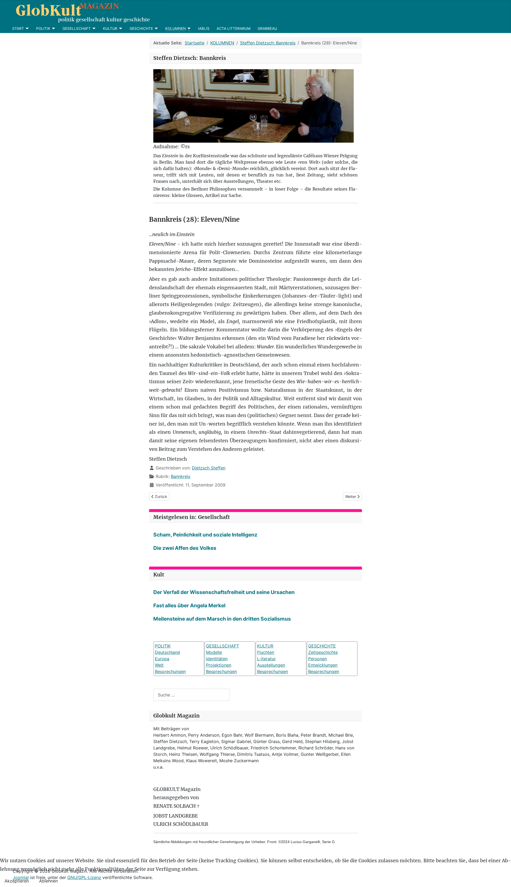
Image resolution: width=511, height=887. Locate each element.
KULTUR (110, 28)
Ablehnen (48, 881)
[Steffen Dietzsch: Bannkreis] (253, 106)
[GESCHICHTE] (155, 28)
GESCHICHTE (141, 28)
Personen (317, 658)
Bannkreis (180, 476)
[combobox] (191, 695)
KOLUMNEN (175, 28)
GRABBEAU (267, 28)
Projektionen (218, 665)
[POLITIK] (52, 28)
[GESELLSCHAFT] (93, 28)
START (18, 28)
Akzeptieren (17, 881)
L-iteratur (266, 658)
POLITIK (43, 28)
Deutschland (167, 652)
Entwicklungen (322, 665)
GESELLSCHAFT (77, 28)
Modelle (214, 652)
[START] (26, 28)
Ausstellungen (271, 665)
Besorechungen (170, 671)
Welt (159, 665)
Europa (162, 658)
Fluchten (265, 652)
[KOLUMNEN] (188, 28)
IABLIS (203, 28)
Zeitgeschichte (323, 652)
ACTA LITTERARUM (233, 28)
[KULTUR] (119, 28)
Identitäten (217, 658)
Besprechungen (221, 671)
